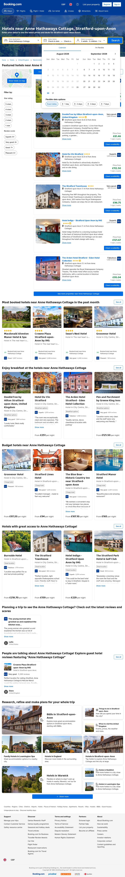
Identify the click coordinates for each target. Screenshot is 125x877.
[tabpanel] (81, 79)
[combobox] (22, 41)
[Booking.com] (12, 4)
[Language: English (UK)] (71, 4)
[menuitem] (8, 11)
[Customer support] (77, 4)
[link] (17, 104)
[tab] (62, 47)
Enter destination (14, 39)
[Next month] (115, 54)
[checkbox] (77, 64)
